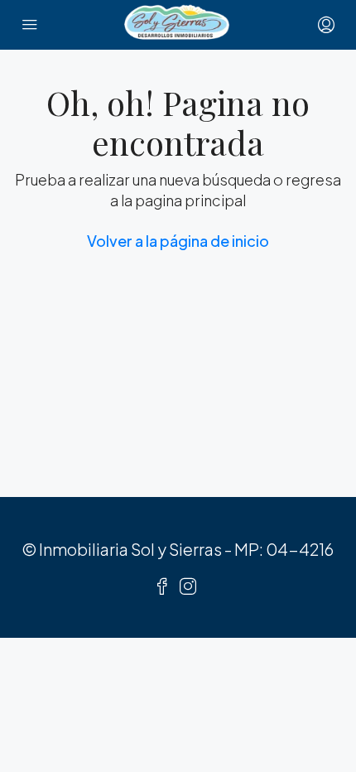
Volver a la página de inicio (178, 240)
